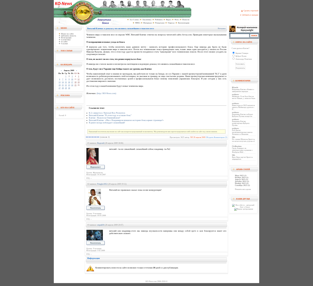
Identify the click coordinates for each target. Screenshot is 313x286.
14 (63, 82)
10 (72, 79)
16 (69, 82)
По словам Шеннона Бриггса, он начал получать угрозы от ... (243, 141)
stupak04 (100, 225)
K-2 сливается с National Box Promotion (107, 113)
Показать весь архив (243, 189)
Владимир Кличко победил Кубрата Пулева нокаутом (242, 115)
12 (79, 79)
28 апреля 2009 (199, 137)
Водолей (100, 143)
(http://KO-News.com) (106, 93)
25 (75, 85)
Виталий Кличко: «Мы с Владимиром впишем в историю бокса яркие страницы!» (126, 120)
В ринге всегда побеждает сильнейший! (107, 123)
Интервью (222, 28)
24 (72, 85)
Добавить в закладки (250, 15)
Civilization (236, 146)
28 (63, 88)
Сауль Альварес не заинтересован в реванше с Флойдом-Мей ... (242, 150)
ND (191, 137)
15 (66, 82)
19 (79, 82)
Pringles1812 (102, 184)
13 (60, 82)
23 (69, 85)
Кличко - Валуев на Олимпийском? (104, 118)
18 (75, 82)
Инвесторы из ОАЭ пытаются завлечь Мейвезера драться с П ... (243, 107)
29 (66, 88)
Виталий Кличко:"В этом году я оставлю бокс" (110, 115)
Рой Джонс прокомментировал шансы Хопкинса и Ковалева (242, 132)
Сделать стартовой (251, 11)
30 (69, 88)
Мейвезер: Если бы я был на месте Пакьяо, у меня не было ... (243, 98)
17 (72, 82)
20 (60, 85)
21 (63, 85)
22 (66, 85)
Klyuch (235, 87)
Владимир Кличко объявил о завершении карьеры (243, 90)
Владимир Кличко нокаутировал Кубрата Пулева (240, 123)
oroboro (235, 94)
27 (60, 88)
